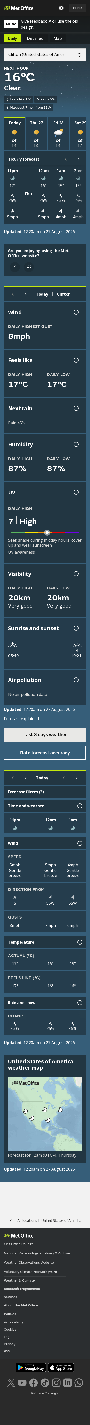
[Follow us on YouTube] (22, 1382)
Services (10, 1297)
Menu (77, 8)
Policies (10, 1314)
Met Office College (19, 1244)
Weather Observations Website (29, 1262)
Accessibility (14, 1322)
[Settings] (61, 8)
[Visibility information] (76, 574)
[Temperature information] (80, 942)
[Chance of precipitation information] (76, 408)
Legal (8, 1337)
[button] (59, 1109)
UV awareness (21, 552)
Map (58, 38)
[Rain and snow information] (80, 1003)
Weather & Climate (19, 1280)
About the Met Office (21, 1305)
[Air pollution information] (76, 680)
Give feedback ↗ (36, 21)
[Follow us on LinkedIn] (67, 1382)
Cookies (10, 1329)
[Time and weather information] (80, 806)
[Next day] (26, 294)
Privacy (10, 1344)
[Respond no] (29, 267)
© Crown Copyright (45, 1393)
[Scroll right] (79, 159)
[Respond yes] (15, 267)
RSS (7, 1351)
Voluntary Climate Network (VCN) (30, 1272)
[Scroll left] (66, 159)
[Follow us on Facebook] (33, 1382)
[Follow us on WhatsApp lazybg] (78, 1382)
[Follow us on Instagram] (56, 1382)
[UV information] (76, 492)
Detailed (35, 38)
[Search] (78, 55)
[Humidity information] (76, 444)
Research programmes (22, 1289)
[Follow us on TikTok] (44, 1382)
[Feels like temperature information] (76, 360)
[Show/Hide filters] (80, 792)
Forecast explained (21, 718)
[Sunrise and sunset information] (76, 628)
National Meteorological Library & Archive (37, 1253)
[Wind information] (80, 843)
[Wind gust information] (76, 312)
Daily (12, 38)
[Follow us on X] (11, 1382)
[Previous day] (13, 294)
